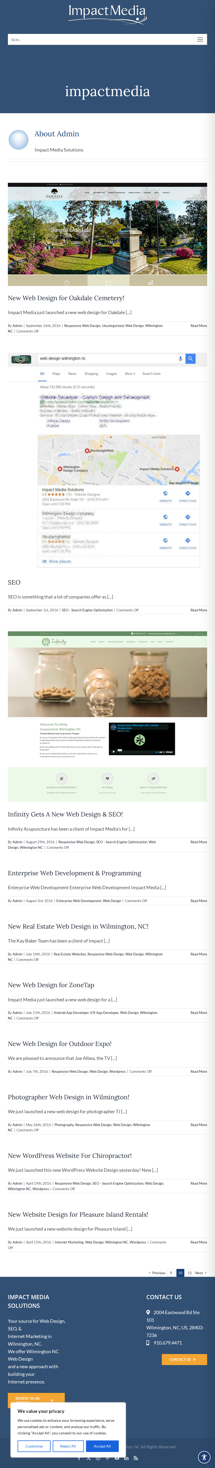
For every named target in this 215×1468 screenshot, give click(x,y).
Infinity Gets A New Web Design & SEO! (65, 814)
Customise (34, 1446)
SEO (14, 582)
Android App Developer (71, 1013)
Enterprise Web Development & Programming (74, 873)
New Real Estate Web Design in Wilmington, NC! (78, 926)
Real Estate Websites (70, 954)
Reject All (68, 1446)
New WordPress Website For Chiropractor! (70, 1156)
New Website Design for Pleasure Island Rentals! (78, 1214)
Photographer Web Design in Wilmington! (68, 1097)
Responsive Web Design (82, 326)
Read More (199, 326)
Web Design (134, 326)
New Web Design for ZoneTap (51, 985)
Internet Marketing (69, 1242)
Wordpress (117, 1071)
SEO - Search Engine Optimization (87, 610)
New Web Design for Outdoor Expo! (59, 1044)
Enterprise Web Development (78, 901)
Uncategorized (113, 326)
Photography (64, 1125)
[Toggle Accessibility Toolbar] (204, 1457)
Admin (17, 326)
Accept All (102, 1446)
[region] (68, 1429)
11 (190, 1273)
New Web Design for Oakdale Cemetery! (66, 298)
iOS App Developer (104, 1013)
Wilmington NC (31, 847)
